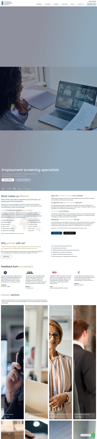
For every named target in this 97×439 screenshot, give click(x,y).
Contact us (81, 4)
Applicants (65, 4)
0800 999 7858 (92, 1)
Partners (56, 4)
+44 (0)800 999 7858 (61, 228)
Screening (39, 4)
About (72, 4)
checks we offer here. (18, 233)
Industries (47, 4)
